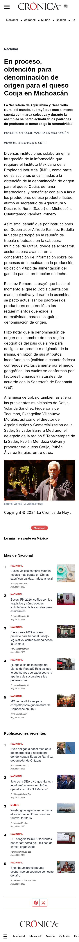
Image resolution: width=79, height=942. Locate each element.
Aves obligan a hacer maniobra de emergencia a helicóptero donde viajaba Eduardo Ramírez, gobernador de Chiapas (31, 754)
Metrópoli (35, 936)
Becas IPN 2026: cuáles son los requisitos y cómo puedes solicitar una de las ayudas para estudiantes (31, 605)
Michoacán (39, 527)
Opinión (64, 936)
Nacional (19, 936)
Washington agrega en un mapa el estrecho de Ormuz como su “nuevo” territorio (31, 814)
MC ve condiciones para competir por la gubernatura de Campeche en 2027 (30, 705)
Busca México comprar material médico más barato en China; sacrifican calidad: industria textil (31, 575)
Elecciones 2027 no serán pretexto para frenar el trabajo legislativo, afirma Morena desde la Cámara (31, 638)
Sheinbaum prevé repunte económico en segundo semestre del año (32, 871)
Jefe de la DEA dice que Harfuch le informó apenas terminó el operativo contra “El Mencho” (31, 785)
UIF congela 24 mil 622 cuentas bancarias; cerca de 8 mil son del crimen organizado (31, 843)
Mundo (50, 936)
